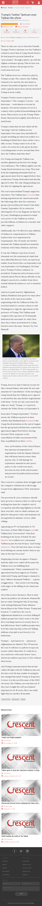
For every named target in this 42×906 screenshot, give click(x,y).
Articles (10, 8)
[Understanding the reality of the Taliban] (21, 824)
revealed (31, 195)
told (24, 405)
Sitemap (24, 875)
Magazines (5, 871)
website (28, 441)
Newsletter (26, 871)
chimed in (5, 547)
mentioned (30, 420)
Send (21, 894)
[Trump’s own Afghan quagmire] (21, 725)
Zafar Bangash (8, 839)
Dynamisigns (30, 903)
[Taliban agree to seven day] (21, 758)
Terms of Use (26, 864)
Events (4, 868)
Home (4, 8)
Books (4, 864)
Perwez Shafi (7, 806)
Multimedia (5, 875)
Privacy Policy (27, 868)
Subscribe (25, 861)
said (33, 530)
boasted (4, 540)
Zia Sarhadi (26, 24)
